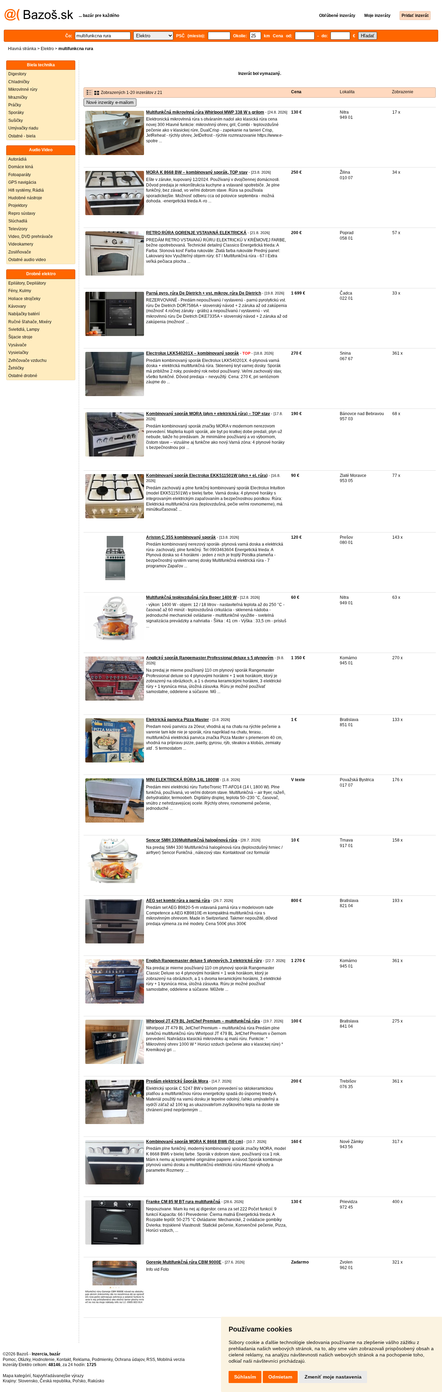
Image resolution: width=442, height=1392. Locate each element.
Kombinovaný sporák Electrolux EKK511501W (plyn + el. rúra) (207, 475)
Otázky (24, 1359)
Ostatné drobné (22, 375)
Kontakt (64, 1359)
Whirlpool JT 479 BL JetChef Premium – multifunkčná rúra (203, 1021)
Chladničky (18, 81)
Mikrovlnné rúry (22, 89)
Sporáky (16, 112)
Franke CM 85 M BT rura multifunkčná (183, 1201)
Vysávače (17, 345)
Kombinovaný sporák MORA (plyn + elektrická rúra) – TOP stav (208, 413)
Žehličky (16, 368)
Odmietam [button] (280, 1377)
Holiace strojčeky (24, 298)
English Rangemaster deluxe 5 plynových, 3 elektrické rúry (204, 960)
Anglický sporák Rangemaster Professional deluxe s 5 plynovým (209, 657)
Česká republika (55, 1381)
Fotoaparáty (19, 174)
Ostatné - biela (22, 136)
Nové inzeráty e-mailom (110, 102)
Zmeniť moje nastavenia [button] (333, 1377)
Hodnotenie (43, 1359)
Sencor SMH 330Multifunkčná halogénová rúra (191, 840)
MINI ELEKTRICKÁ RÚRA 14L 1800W (182, 779)
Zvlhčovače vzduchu (27, 360)
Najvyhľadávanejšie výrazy (58, 1375)
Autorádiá (17, 159)
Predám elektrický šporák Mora (177, 1081)
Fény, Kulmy (19, 290)
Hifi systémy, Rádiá (26, 190)
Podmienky (102, 1359)
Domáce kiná (20, 166)
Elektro (47, 48)
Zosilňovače (19, 252)
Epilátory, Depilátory (27, 283)
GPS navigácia (22, 182)
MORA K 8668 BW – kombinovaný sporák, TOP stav (197, 172)
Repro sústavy (21, 213)
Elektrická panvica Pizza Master (177, 719)
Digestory (17, 73)
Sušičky (15, 120)
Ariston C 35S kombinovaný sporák (181, 537)
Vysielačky (18, 352)
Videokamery (20, 244)
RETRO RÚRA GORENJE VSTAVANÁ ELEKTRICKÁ (196, 232)
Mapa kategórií (17, 1375)
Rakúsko (96, 1381)
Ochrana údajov (129, 1359)
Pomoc (9, 1359)
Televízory (17, 229)
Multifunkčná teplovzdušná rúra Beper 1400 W (191, 597)
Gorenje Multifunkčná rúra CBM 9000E (183, 1262)
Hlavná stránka (22, 48)
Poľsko (79, 1381)
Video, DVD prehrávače (30, 236)
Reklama (81, 1359)
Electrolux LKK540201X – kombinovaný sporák (192, 353)
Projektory (17, 205)
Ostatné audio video (27, 259)
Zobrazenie (402, 91)
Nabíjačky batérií (24, 313)
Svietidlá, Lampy (23, 329)
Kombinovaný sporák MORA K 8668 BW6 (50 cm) (194, 1141)
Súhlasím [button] (245, 1377)
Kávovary (17, 306)
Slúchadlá (17, 221)
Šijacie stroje (20, 337)
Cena (296, 91)
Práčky (14, 105)
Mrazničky (17, 97)
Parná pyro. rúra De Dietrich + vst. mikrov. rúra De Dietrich (203, 293)
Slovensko (28, 1381)
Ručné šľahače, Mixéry (29, 321)
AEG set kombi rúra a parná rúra (178, 900)
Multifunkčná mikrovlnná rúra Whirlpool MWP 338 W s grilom (205, 112)
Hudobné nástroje (25, 197)
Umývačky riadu (23, 128)
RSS (150, 1359)
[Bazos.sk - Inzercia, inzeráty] (38, 19)
